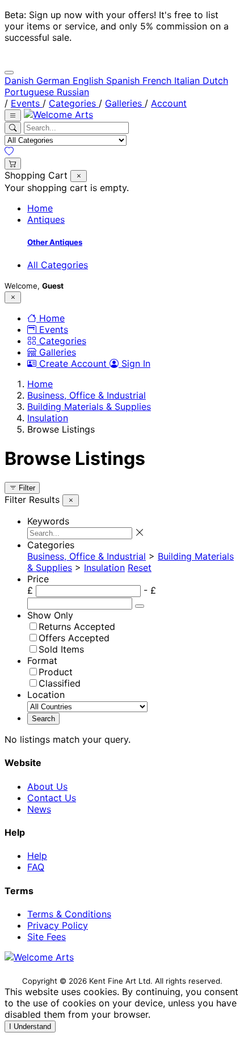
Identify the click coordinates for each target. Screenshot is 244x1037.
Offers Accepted (74, 638)
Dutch (215, 80)
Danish (20, 80)
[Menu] (13, 115)
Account (169, 103)
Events (27, 103)
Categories (74, 103)
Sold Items (61, 649)
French (158, 80)
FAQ (35, 867)
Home (40, 208)
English (89, 80)
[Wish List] (9, 151)
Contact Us (51, 797)
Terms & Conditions (69, 914)
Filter (25, 488)
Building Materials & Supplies (89, 406)
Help (37, 855)
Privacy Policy (57, 925)
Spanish (124, 80)
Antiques (46, 219)
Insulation (47, 418)
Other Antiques (54, 242)
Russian (73, 92)
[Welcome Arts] (58, 114)
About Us (47, 786)
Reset (140, 567)
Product (56, 672)
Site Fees (46, 936)
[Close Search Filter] (78, 176)
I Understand (30, 1026)
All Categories (57, 264)
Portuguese (31, 92)
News (39, 809)
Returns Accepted (77, 626)
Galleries (125, 103)
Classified (60, 683)
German (54, 80)
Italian (188, 80)
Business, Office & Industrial (86, 395)
